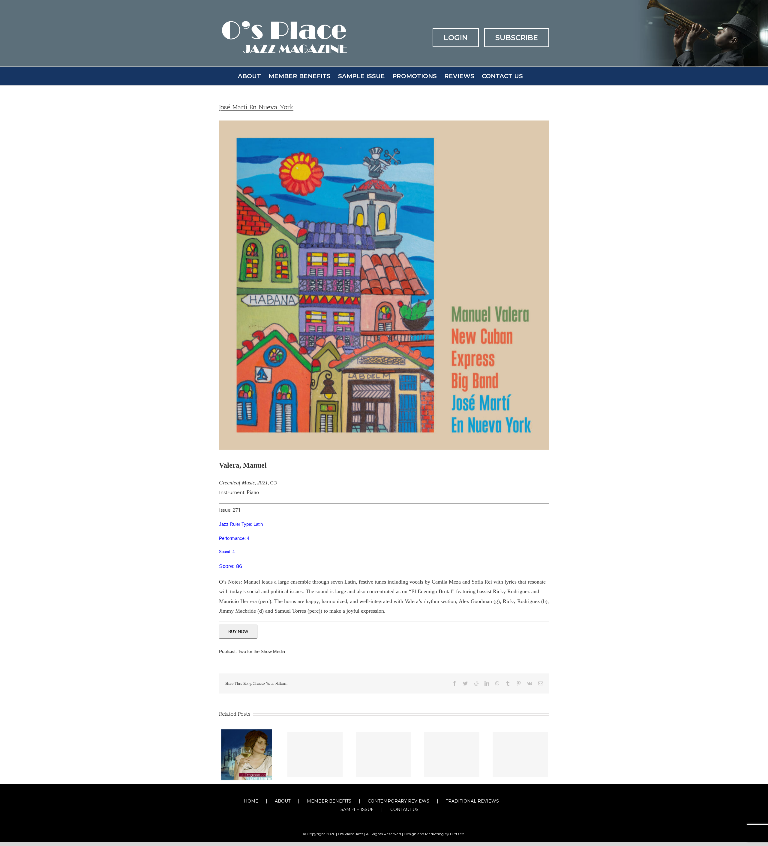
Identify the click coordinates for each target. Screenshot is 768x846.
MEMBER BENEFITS (329, 801)
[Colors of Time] (451, 754)
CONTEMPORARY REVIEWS (398, 801)
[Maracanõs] (383, 754)
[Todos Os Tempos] (315, 754)
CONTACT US (404, 809)
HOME (251, 801)
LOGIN (456, 37)
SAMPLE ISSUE (357, 809)
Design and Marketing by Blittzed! (434, 834)
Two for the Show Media (261, 651)
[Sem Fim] (246, 754)
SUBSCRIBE (516, 37)
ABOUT (282, 801)
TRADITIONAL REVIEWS (472, 801)
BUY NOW (238, 631)
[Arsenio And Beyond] (520, 754)
